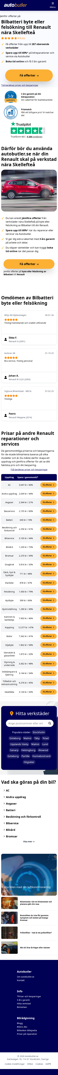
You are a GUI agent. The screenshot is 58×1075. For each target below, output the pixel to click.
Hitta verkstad (24, 1003)
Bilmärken (22, 1007)
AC (7, 790)
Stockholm (39, 732)
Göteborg (15, 738)
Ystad (46, 738)
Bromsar (11, 836)
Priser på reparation (27, 1034)
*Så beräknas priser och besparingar (19, 85)
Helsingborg (28, 750)
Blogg (20, 1023)
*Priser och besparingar (29, 996)
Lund (45, 744)
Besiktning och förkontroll (23, 816)
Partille (25, 756)
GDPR (48, 1063)
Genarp (14, 750)
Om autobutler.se (25, 976)
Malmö (27, 738)
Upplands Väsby (19, 744)
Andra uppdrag (16, 797)
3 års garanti (23, 1000)
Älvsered (43, 750)
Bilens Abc (22, 1026)
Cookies (39, 1063)
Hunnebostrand (41, 756)
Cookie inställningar (15, 1063)
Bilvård (10, 830)
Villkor (30, 1063)
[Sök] (49, 723)
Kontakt (21, 980)
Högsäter (29, 762)
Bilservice (12, 823)
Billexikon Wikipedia (27, 1030)
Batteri (10, 810)
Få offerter (47, 485)
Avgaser (11, 803)
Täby (37, 738)
